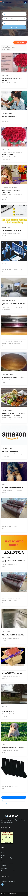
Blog (2, 860)
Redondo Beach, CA (7, 82)
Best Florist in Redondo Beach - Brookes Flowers (12, 153)
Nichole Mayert (6, 121)
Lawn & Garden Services (9, 75)
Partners (3, 865)
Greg (4, 788)
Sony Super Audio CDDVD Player (12, 341)
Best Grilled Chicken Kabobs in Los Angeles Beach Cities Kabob (13, 414)
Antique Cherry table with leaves (13, 377)
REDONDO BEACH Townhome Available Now (14, 304)
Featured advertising (6, 858)
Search (15, 27)
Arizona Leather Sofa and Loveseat (13, 524)
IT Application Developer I (10, 116)
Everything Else (6, 149)
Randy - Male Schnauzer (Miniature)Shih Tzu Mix (9, 710)
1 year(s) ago (16, 526)
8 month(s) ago (18, 82)
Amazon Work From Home (10, 451)
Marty (4, 640)
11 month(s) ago (17, 380)
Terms (3, 855)
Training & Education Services (10, 187)
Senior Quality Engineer (9, 267)
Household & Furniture (8, 374)
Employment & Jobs (7, 113)
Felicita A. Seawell (6, 456)
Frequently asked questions (8, 863)
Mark (4, 382)
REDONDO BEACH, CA (7, 307)
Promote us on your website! (8, 870)
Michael (4, 235)
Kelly (4, 752)
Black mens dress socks (10, 784)
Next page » (5, 803)
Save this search (21, 42)
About (2, 852)
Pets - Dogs (6, 484)
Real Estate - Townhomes (9, 300)
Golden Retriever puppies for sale (13, 747)
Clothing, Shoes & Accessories (10, 781)
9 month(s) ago (18, 156)
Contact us (4, 868)
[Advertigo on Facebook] (2, 884)
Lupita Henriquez (6, 309)
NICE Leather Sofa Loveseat (11, 598)
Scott (4, 528)
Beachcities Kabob (7, 420)
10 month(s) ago (16, 343)
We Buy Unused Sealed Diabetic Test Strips (13, 561)
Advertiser (5, 492)
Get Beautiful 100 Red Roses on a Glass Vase (12, 79)
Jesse (4, 566)
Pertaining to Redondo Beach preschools (11, 191)
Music (4, 338)
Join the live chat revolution (11, 230)
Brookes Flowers (6, 85)
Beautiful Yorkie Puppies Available (13, 487)
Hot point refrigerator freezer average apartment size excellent (13, 635)
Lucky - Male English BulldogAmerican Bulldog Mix (12, 673)
